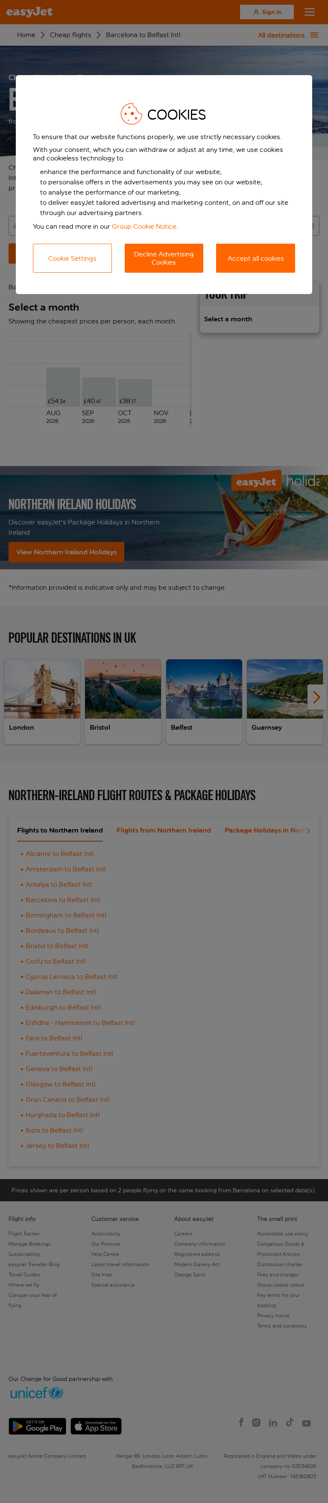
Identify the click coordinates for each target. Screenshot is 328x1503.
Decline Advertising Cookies (164, 258)
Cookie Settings (72, 258)
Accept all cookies (256, 258)
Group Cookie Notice (144, 226)
